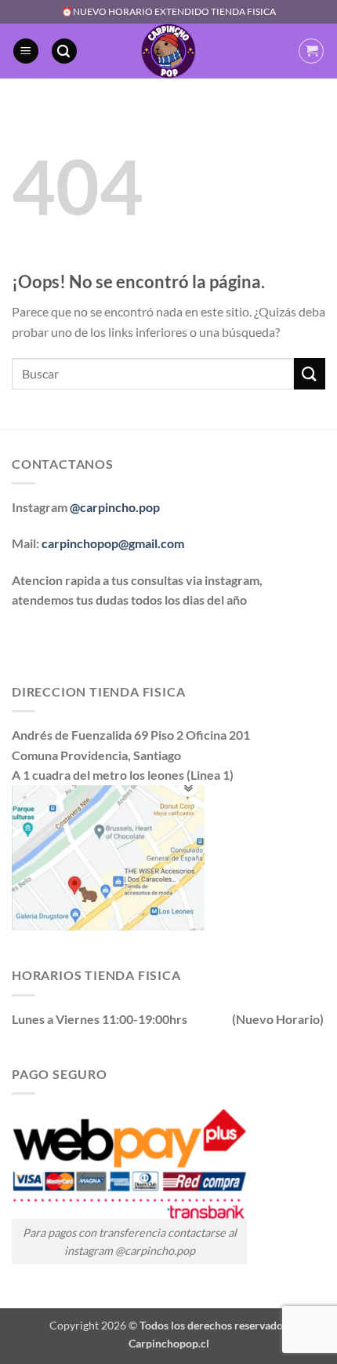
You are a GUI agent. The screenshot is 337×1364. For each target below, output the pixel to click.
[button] (25, 51)
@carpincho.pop (115, 506)
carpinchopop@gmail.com (113, 543)
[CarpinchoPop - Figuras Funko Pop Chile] (169, 51)
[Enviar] (309, 373)
